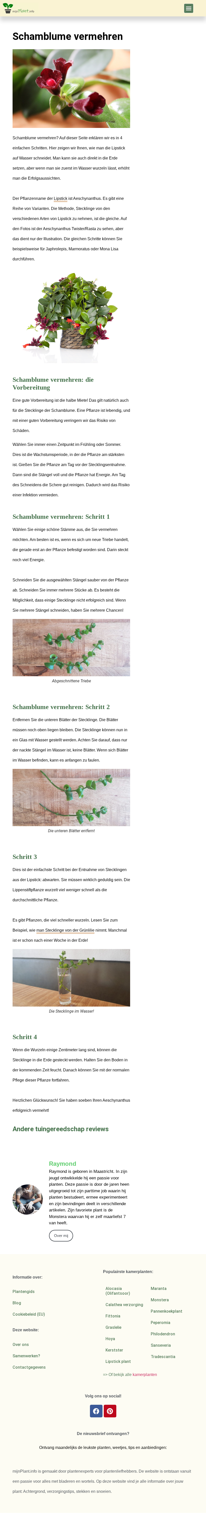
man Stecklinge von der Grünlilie (65, 930)
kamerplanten (145, 1374)
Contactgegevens (29, 1367)
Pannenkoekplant (166, 1311)
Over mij (61, 1235)
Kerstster (114, 1350)
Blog (17, 1303)
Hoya (110, 1338)
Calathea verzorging (124, 1304)
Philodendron (163, 1334)
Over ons (21, 1344)
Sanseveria (161, 1345)
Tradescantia (163, 1356)
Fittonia (113, 1316)
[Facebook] (96, 1411)
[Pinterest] (110, 1411)
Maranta (159, 1288)
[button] (188, 8)
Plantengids (24, 1291)
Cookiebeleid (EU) (29, 1314)
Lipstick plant (118, 1361)
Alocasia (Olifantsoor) (118, 1291)
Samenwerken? (26, 1356)
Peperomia (160, 1322)
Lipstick (60, 198)
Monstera (160, 1300)
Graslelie (113, 1327)
